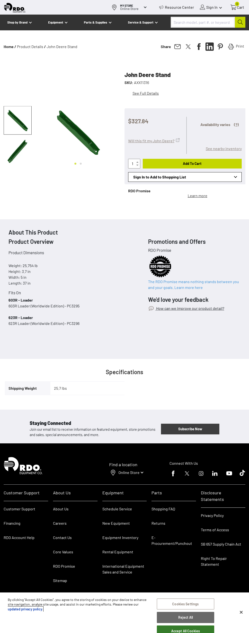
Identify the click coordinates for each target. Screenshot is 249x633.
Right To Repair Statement (214, 561)
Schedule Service (117, 508)
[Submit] (240, 22)
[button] (18, 120)
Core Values (63, 551)
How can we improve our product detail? (189, 308)
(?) (236, 124)
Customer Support (19, 508)
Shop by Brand (17, 22)
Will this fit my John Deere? (151, 140)
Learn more (197, 195)
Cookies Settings (185, 604)
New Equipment (116, 523)
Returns (158, 523)
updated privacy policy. (25, 609)
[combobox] (208, 22)
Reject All (185, 617)
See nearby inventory (224, 148)
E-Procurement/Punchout (171, 540)
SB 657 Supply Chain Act (221, 544)
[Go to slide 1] (75, 164)
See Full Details (146, 93)
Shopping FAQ (163, 508)
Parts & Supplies (95, 22)
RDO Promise (64, 566)
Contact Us (62, 537)
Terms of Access (215, 529)
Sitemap (60, 580)
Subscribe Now (190, 429)
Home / (10, 46)
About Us (61, 508)
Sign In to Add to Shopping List (159, 177)
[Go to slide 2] (81, 164)
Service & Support (140, 22)
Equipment (55, 22)
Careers (60, 523)
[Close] (241, 612)
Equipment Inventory (120, 537)
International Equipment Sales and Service (123, 569)
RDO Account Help (19, 537)
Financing (12, 523)
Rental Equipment (118, 551)
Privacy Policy (212, 515)
